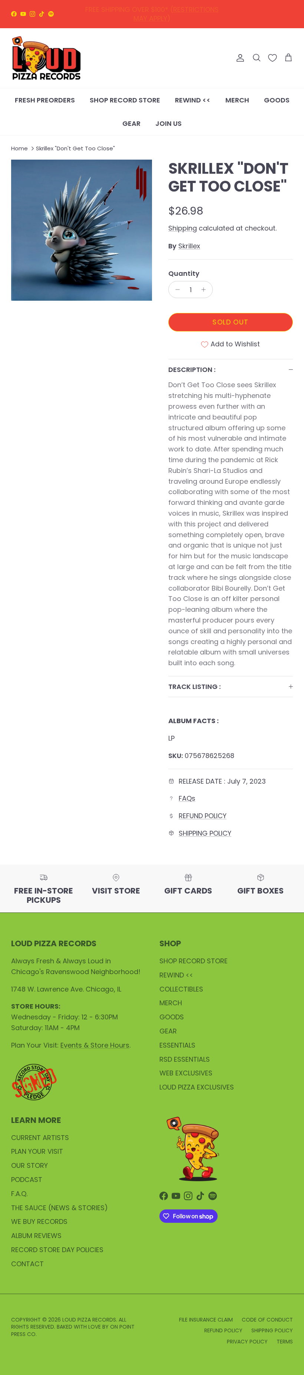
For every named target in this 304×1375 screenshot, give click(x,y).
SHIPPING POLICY (205, 833)
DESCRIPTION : (191, 369)
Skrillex (189, 246)
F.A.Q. (19, 1193)
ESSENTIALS (177, 1045)
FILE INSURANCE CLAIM (206, 1319)
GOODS (277, 100)
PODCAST (26, 1179)
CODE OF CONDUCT (267, 1319)
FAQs (187, 798)
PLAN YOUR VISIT (37, 1151)
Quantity (183, 273)
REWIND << (193, 100)
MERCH (237, 100)
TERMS (285, 1341)
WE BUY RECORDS (39, 1221)
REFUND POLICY (154, 10)
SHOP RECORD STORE (125, 100)
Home (19, 148)
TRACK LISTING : (194, 686)
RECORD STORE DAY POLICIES (57, 1249)
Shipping (182, 228)
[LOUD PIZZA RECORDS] (46, 58)
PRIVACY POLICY (247, 1341)
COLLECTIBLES (181, 989)
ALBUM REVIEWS (36, 1235)
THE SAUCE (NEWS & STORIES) (59, 1207)
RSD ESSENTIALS (184, 1059)
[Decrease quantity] (175, 289)
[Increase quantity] (205, 289)
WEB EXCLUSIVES (185, 1073)
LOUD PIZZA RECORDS (89, 1319)
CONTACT (27, 1263)
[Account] (239, 57)
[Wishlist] (272, 58)
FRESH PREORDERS (45, 100)
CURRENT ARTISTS (40, 1137)
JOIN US (168, 123)
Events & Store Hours (94, 1045)
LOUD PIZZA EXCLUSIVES (196, 1087)
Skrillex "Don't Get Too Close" (75, 148)
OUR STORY (29, 1165)
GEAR (131, 123)
